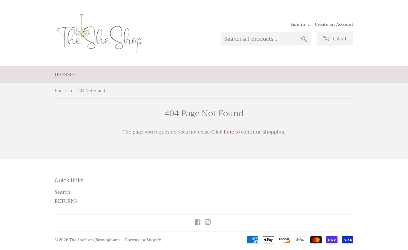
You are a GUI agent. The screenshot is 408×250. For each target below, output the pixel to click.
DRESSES (65, 74)
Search (62, 192)
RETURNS (66, 201)
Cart (339, 38)
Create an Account (334, 24)
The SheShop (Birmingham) (94, 240)
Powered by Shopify (143, 240)
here (229, 132)
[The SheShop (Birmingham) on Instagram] (208, 223)
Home (60, 90)
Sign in (297, 24)
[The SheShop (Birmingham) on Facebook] (197, 223)
